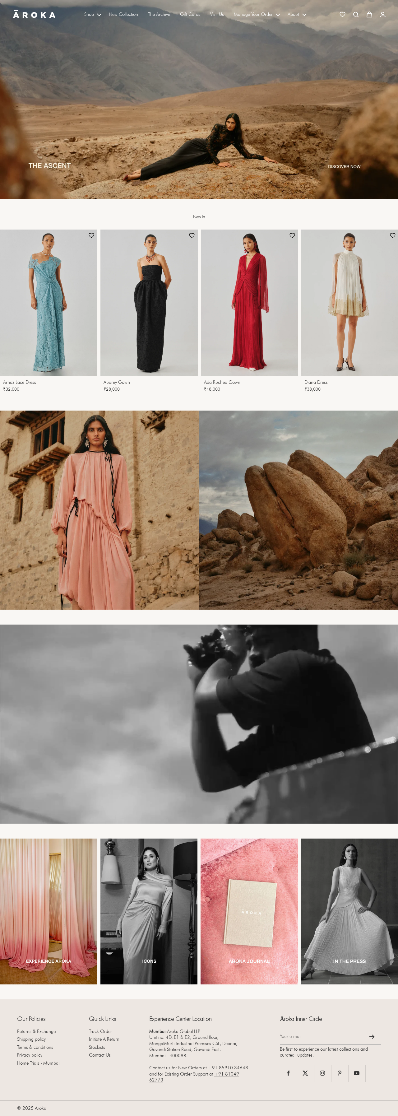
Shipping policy (31, 1039)
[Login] (383, 14)
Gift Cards (190, 14)
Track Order (100, 1031)
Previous (10, 312)
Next (384, 312)
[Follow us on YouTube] (356, 1073)
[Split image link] (99, 510)
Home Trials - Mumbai (38, 1063)
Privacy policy (29, 1055)
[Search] (356, 14)
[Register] (372, 1037)
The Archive (159, 14)
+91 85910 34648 (228, 1068)
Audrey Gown (117, 382)
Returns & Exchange (36, 1031)
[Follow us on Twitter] (305, 1073)
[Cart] (369, 14)
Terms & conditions (35, 1047)
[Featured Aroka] (48, 911)
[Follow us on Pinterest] (339, 1073)
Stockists (97, 1047)
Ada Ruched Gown (222, 382)
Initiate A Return (104, 1039)
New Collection (123, 14)
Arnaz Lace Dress (19, 382)
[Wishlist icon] (342, 14)
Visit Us (217, 14)
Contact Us (100, 1055)
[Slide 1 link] (199, 99)
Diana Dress (316, 382)
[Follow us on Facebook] (288, 1073)
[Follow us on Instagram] (322, 1073)
